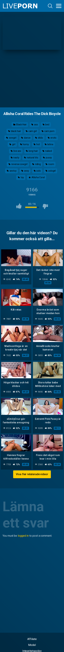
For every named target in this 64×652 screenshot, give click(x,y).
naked (48, 151)
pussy (48, 157)
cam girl (32, 131)
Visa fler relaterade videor (32, 474)
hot (38, 144)
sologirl (52, 170)
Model (32, 645)
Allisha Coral (38, 177)
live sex (17, 151)
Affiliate (32, 639)
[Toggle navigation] (58, 6)
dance (27, 137)
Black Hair (21, 124)
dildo (40, 137)
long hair (33, 151)
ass (36, 124)
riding (37, 164)
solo (38, 170)
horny (25, 144)
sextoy (13, 170)
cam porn (49, 131)
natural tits (32, 157)
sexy (26, 170)
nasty (16, 157)
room (51, 164)
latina (50, 144)
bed (47, 124)
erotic (53, 137)
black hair (15, 131)
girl (13, 144)
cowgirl (12, 137)
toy (22, 177)
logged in (23, 535)
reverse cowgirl (19, 164)
